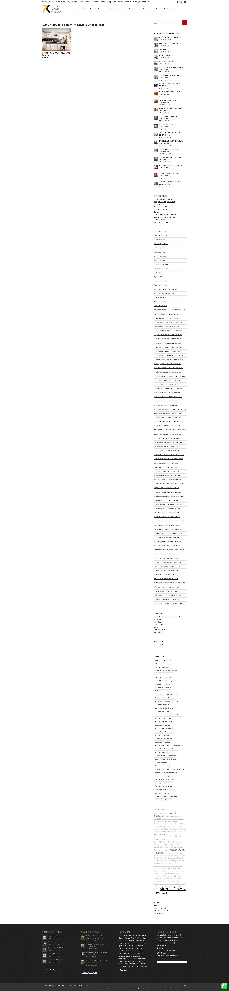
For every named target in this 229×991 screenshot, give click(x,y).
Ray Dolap (158, 632)
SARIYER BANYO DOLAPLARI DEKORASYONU (167, 446)
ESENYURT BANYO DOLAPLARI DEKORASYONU (168, 397)
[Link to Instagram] (181, 2)
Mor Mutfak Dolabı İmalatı (164, 708)
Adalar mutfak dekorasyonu (164, 660)
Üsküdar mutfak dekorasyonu (165, 790)
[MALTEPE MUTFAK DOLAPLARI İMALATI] (56, 39)
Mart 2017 (157, 647)
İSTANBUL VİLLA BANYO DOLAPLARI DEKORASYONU (169, 310)
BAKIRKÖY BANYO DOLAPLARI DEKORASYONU (168, 351)
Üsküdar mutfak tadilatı (163, 800)
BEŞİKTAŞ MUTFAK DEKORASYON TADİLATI (167, 537)
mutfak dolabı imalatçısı (163, 721)
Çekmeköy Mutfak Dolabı (161, 244)
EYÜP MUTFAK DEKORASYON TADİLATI (165, 575)
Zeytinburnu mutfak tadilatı (164, 776)
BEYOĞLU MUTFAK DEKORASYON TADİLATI (167, 546)
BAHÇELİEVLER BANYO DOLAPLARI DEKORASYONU (169, 347)
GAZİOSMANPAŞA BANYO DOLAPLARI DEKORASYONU (170, 409)
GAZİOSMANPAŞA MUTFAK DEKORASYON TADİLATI (169, 583)
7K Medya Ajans (82, 985)
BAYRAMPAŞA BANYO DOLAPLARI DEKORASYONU (169, 359)
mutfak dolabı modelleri (163, 728)
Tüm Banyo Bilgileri (89, 973)
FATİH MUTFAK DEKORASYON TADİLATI (166, 579)
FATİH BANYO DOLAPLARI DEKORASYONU (166, 405)
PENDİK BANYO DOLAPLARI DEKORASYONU (167, 438)
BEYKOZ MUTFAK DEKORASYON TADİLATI (166, 554)
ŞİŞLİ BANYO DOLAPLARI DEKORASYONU (166, 467)
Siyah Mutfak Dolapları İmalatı (165, 759)
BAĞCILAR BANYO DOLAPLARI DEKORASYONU (168, 343)
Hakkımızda (158, 624)
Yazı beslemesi (160, 908)
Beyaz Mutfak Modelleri (163, 207)
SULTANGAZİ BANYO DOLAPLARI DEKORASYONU (168, 459)
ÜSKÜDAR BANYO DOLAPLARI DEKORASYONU (167, 475)
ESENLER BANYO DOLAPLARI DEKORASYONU (167, 393)
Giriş (155, 905)
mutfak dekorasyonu (162, 715)
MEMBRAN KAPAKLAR (160, 306)
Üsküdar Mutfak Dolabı (160, 285)
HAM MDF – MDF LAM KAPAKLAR (164, 293)
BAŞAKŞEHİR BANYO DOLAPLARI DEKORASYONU (168, 355)
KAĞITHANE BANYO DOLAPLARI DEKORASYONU (168, 422)
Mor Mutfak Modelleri (162, 711)
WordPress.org (159, 913)
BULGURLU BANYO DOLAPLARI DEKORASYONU (168, 322)
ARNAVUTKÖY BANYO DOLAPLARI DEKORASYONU (168, 330)
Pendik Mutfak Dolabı (160, 260)
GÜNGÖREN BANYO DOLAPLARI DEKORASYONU (168, 413)
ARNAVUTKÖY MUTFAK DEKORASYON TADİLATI (168, 504)
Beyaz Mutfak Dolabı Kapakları (165, 681)
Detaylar (123, 970)
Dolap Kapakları (160, 209)
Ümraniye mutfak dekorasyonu (165, 779)
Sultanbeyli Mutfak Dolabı (161, 269)
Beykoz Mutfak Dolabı (160, 239)
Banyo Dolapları (160, 204)
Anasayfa (157, 619)
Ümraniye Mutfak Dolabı (160, 281)
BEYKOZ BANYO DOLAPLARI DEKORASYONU (167, 380)
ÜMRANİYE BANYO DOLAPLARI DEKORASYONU (168, 479)
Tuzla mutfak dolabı (162, 766)
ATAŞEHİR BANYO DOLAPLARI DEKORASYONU (168, 335)
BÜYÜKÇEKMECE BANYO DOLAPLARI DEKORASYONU (170, 376)
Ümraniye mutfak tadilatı (163, 786)
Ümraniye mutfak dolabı (163, 783)
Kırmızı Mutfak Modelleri (163, 701)
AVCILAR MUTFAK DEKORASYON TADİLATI (166, 513)
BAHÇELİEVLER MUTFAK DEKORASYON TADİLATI (169, 521)
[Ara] (184, 9)
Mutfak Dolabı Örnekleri (163, 739)
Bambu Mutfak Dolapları (163, 674)
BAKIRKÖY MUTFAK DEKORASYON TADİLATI (167, 525)
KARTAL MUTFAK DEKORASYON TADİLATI (166, 599)
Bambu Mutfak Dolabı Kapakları (166, 670)
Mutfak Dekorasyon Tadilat (165, 217)
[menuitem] (75, 9)
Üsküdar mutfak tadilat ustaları (166, 796)
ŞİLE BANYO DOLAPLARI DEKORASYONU (166, 463)
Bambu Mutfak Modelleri (164, 199)
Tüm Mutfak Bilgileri (51, 970)
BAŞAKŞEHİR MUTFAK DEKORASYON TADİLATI (168, 529)
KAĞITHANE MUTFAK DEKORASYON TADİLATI (167, 595)
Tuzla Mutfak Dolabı (159, 277)
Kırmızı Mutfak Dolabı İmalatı (165, 698)
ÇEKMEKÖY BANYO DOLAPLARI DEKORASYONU (168, 388)
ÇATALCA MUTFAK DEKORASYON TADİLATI (167, 558)
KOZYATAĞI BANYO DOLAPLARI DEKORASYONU (168, 318)
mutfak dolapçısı (161, 752)
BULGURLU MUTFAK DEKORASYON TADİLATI (167, 492)
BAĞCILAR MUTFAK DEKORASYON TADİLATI (167, 517)
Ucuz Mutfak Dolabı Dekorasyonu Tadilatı (169, 769)
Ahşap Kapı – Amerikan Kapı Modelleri (169, 617)
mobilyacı (177, 701)
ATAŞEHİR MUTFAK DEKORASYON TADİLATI (167, 508)
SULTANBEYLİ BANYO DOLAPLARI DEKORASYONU (169, 455)
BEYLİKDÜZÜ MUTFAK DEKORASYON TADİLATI (168, 542)
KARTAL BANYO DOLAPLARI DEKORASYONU (167, 426)
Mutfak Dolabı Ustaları (163, 735)
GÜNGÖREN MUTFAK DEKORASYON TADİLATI (167, 587)
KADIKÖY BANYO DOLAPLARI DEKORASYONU (167, 417)
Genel (156, 212)
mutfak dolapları (178, 745)
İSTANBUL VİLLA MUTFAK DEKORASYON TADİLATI (169, 496)
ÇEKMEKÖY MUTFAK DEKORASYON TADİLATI (167, 562)
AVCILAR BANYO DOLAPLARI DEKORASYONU (167, 339)
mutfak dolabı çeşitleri (162, 742)
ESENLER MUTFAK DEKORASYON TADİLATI (167, 566)
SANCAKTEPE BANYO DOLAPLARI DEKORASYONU (168, 442)
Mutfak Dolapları (160, 220)
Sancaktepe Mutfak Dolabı (161, 264)
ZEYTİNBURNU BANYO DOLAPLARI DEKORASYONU (169, 484)
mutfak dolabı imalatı (162, 725)
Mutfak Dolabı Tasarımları (164, 732)
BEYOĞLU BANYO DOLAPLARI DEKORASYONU (167, 372)
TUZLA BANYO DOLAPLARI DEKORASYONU (166, 471)
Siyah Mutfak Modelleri (163, 222)
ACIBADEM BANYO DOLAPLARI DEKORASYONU (168, 314)
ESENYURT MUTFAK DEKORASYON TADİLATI (167, 570)
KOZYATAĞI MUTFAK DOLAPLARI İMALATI (166, 488)
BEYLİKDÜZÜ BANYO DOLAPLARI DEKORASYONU (168, 368)
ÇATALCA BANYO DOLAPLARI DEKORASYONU (167, 384)
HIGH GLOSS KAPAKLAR (161, 302)
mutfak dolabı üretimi (162, 745)
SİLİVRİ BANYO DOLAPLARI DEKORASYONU (167, 450)
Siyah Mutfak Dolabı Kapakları (165, 756)
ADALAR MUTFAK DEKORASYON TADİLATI (166, 500)
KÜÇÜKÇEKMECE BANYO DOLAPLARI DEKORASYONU (170, 430)
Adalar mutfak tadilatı (162, 664)
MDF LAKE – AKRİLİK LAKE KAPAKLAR (165, 289)
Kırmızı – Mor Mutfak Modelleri (166, 214)
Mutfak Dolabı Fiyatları (163, 718)
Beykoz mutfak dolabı (162, 691)
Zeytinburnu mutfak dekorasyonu (166, 773)
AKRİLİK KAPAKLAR (160, 297)
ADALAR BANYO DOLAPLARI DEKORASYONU (167, 326)
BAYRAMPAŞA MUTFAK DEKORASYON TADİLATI (168, 533)
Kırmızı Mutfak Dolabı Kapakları (166, 694)
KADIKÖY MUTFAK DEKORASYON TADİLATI (167, 591)
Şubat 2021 (158, 645)
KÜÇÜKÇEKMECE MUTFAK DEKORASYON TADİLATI (169, 603)
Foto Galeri (158, 622)
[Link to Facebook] (177, 2)
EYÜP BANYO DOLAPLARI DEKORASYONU (166, 401)
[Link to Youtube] (185, 2)
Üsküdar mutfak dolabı (163, 793)
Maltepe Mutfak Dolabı (160, 256)
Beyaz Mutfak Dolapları (163, 684)
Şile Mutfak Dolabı (159, 273)
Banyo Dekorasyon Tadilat (164, 202)
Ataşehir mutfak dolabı (163, 667)
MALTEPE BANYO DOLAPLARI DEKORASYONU (167, 434)
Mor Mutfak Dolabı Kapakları (165, 704)
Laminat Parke (159, 630)
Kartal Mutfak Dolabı (160, 252)
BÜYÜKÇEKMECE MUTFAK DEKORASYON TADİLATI (169, 550)
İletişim (156, 627)
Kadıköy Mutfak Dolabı (160, 248)
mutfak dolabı (176, 715)
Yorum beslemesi (161, 911)
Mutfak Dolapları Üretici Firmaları (166, 749)
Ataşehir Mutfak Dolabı (160, 235)
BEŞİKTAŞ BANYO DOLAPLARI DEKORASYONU (167, 364)
